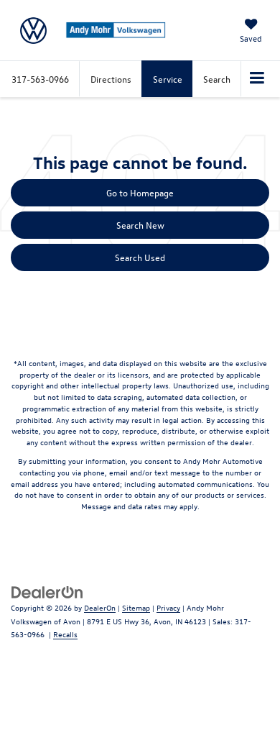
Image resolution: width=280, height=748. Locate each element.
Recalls (65, 634)
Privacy (168, 607)
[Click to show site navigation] (257, 79)
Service (167, 79)
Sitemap (136, 607)
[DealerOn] (47, 591)
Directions (110, 79)
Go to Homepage (140, 192)
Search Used (140, 257)
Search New (140, 225)
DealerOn (100, 607)
